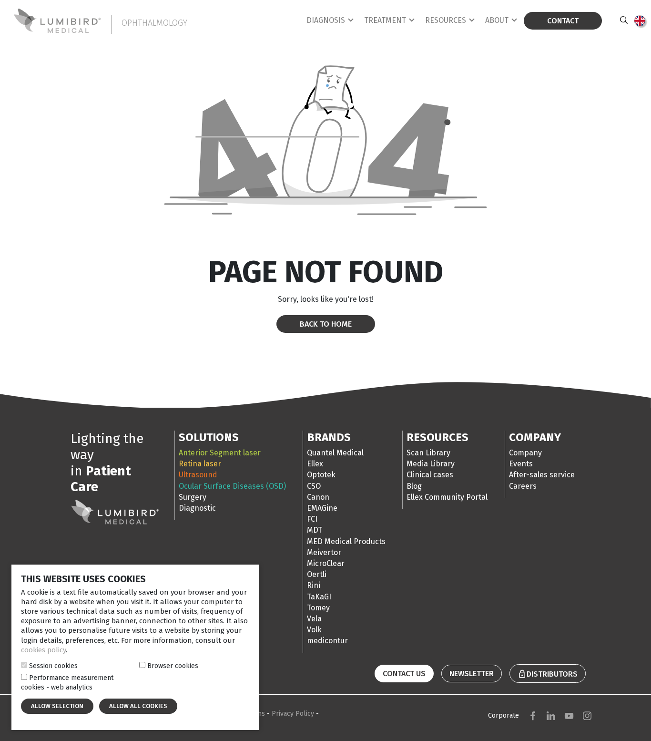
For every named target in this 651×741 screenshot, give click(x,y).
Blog (414, 486)
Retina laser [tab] (200, 463)
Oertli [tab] (316, 574)
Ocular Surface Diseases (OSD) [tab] (232, 486)
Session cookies (53, 665)
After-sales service (542, 474)
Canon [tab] (318, 497)
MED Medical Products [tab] (346, 541)
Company (525, 452)
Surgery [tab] (192, 497)
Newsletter (471, 673)
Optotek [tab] (321, 474)
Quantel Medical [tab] (335, 452)
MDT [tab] (314, 530)
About (497, 20)
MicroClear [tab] (326, 563)
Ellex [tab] (315, 463)
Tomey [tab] (318, 607)
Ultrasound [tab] (198, 474)
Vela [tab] (314, 618)
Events (521, 463)
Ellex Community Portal (447, 497)
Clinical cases (430, 474)
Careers (523, 486)
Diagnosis (325, 20)
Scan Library (428, 452)
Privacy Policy (294, 714)
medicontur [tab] (327, 640)
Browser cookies (172, 665)
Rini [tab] (313, 585)
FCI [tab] (312, 519)
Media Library (431, 463)
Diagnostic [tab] (197, 508)
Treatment (385, 20)
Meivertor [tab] (324, 552)
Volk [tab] (314, 629)
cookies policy (43, 650)
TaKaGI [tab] (319, 596)
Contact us (404, 673)
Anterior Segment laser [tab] (220, 452)
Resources (445, 20)
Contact (563, 20)
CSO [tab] (314, 486)
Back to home (326, 324)
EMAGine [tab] (322, 508)
